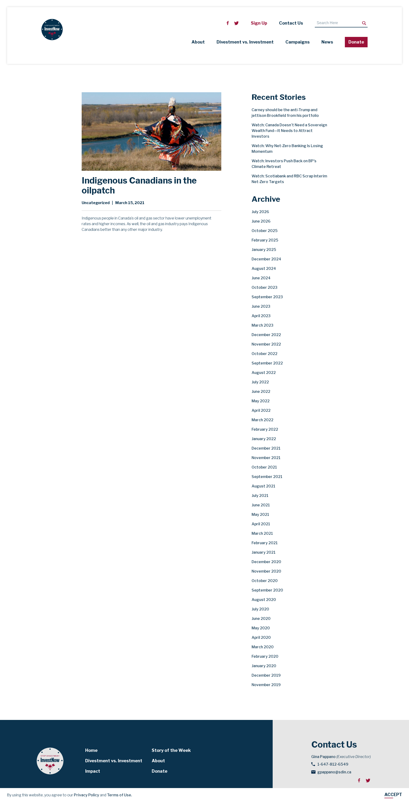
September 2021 (267, 476)
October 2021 (264, 467)
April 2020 (261, 637)
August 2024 (264, 268)
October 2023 (264, 287)
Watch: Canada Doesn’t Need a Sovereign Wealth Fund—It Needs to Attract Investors (289, 131)
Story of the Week (171, 750)
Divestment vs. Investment (245, 41)
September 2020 (267, 590)
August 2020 (264, 599)
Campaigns (297, 41)
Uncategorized (96, 203)
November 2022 (266, 344)
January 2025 (264, 249)
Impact (92, 771)
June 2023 (261, 306)
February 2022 (265, 429)
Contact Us (291, 23)
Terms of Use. (119, 795)
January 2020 (264, 666)
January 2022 (264, 439)
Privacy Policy (86, 795)
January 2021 (264, 552)
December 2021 (266, 448)
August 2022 (264, 372)
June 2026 (261, 221)
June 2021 (261, 505)
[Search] (364, 23)
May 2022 (261, 401)
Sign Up (259, 23)
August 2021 (263, 486)
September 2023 (267, 297)
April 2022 (261, 410)
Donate (356, 41)
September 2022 (267, 363)
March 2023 (262, 325)
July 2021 (260, 495)
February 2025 (265, 240)
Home (91, 750)
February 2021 (265, 543)
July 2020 (260, 609)
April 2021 (261, 524)
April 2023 (261, 316)
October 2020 (265, 580)
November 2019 (266, 685)
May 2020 (261, 628)
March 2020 (263, 647)
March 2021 (262, 533)
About (198, 41)
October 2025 (265, 230)
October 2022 (264, 353)
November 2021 (266, 458)
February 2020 (265, 656)
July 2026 (260, 212)
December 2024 (266, 259)
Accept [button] (393, 794)
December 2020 (266, 562)
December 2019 (266, 675)
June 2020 (261, 618)
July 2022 (260, 382)
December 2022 (266, 335)
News (327, 41)
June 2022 (261, 391)
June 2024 (261, 278)
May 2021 (260, 514)
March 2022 (262, 420)
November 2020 (266, 571)
